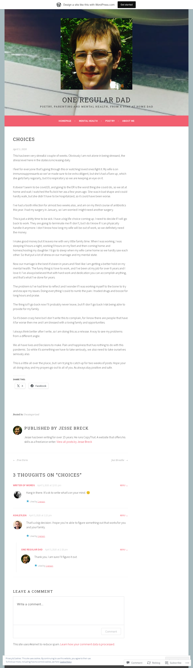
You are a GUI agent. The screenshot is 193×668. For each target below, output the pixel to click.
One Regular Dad (96, 99)
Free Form (22, 460)
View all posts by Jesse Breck (74, 442)
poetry (110, 120)
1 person (41, 501)
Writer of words (24, 485)
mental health (88, 120)
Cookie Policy (66, 661)
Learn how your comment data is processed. (87, 644)
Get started (127, 4)
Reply (122, 485)
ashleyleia (20, 515)
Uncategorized (31, 414)
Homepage (65, 120)
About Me (128, 120)
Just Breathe (118, 460)
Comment (111, 631)
